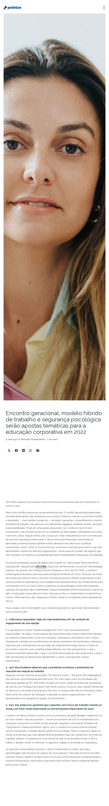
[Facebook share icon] (16, 448)
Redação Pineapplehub (33, 439)
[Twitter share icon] (9, 448)
